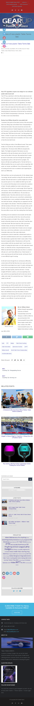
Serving (24, 553)
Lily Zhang (14, 549)
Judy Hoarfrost (19, 544)
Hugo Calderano (13, 542)
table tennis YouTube (17, 346)
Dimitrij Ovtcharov (14, 540)
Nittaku (12, 343)
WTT (18, 562)
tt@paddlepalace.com (12, 629)
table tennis (27, 556)
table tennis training (20, 558)
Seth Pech (28, 553)
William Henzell (5, 350)
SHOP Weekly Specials (11, 4)
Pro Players (19, 48)
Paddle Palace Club (19, 551)
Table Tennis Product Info (11, 50)
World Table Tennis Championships (19, 350)
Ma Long (22, 549)
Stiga (21, 556)
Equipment (12, 48)
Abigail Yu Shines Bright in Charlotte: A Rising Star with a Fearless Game (17, 436)
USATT (26, 346)
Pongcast (11, 553)
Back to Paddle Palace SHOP (13, 2)
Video (20, 50)
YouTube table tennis (6, 353)
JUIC (25, 544)
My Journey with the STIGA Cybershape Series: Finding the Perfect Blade (17, 464)
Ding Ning (22, 540)
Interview (29, 542)
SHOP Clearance (24, 4)
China (27, 537)
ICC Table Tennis (22, 542)
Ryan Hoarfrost (19, 553)
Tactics (10, 560)
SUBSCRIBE (17, 612)
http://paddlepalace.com (13, 631)
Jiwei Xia (13, 544)
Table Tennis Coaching (21, 343)
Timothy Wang (21, 560)
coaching (5, 540)
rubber (14, 553)
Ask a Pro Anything (20, 537)
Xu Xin (23, 562)
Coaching (6, 48)
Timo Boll (15, 560)
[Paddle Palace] (17, 22)
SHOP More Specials (17, 6)
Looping (18, 549)
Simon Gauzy (6, 556)
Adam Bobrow (9, 537)
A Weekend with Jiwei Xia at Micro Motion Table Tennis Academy (17, 410)
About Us (24, 2)
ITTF (7, 343)
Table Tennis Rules (6, 346)
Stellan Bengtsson (14, 556)
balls (3, 343)
